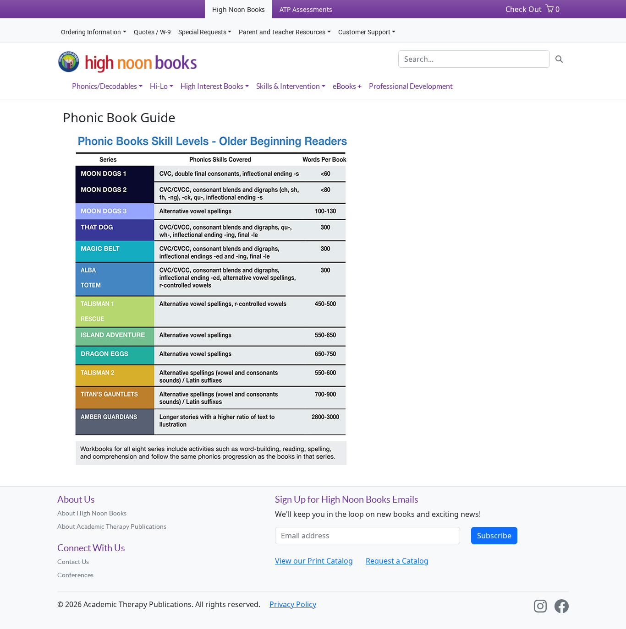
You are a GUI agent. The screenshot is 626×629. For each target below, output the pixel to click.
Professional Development (411, 86)
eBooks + (347, 86)
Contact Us (73, 561)
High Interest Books (212, 86)
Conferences (75, 575)
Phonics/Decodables (104, 86)
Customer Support (364, 32)
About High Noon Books (91, 513)
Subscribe (494, 536)
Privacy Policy (292, 604)
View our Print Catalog (314, 561)
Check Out (523, 9)
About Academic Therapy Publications (111, 526)
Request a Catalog (397, 561)
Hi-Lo (159, 86)
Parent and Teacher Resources (282, 32)
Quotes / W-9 (152, 32)
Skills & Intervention (288, 86)
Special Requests (202, 32)
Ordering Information (91, 32)
